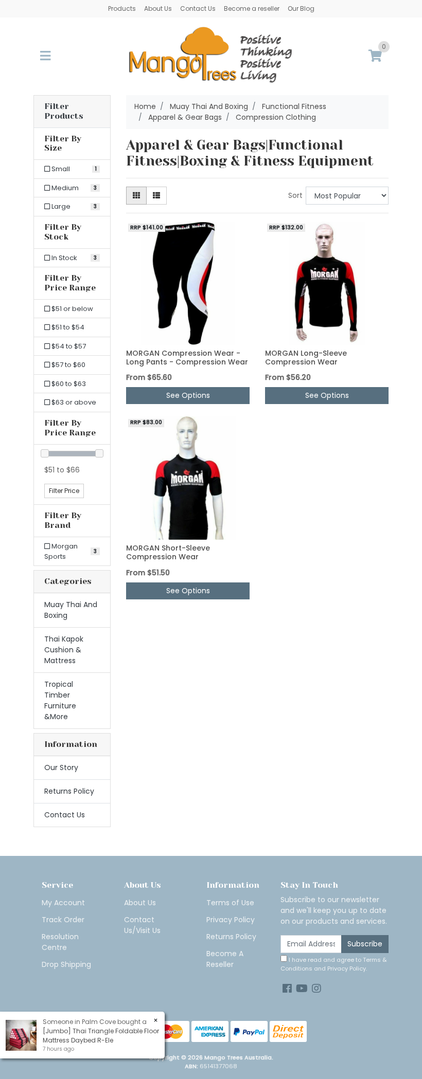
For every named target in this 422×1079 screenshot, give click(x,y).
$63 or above (73, 402)
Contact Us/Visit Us (142, 925)
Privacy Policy (230, 920)
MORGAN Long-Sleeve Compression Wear (306, 357)
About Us (158, 8)
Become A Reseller (224, 959)
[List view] (156, 196)
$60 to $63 (68, 384)
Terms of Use (230, 903)
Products (122, 8)
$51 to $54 (67, 327)
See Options (188, 395)
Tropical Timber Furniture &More (60, 700)
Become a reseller (251, 8)
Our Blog (301, 8)
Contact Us (198, 8)
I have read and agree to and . (333, 964)
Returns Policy (69, 791)
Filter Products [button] (63, 111)
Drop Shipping (66, 964)
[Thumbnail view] (136, 196)
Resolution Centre (60, 942)
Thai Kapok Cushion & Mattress (63, 650)
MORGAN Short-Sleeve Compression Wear (168, 552)
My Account (63, 903)
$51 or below (71, 309)
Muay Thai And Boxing (70, 609)
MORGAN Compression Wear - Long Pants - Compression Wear (187, 357)
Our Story (61, 767)
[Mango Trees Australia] (211, 55)
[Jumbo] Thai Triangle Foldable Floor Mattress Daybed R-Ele (101, 1036)
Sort (295, 195)
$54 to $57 (68, 346)
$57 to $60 (67, 365)
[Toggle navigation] (45, 56)
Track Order (63, 920)
